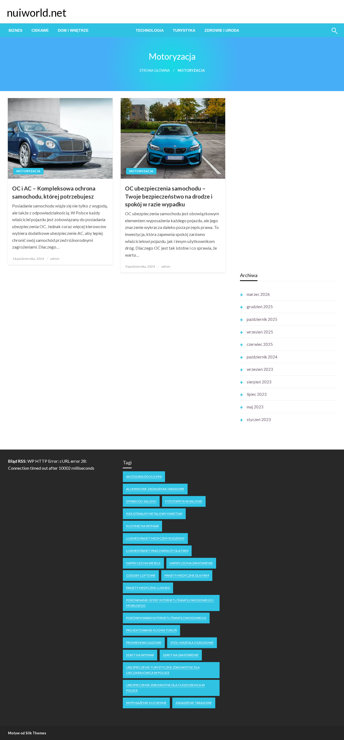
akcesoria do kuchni (144, 477)
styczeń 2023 (259, 419)
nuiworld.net (36, 12)
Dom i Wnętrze (73, 30)
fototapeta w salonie (183, 501)
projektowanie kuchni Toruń (151, 630)
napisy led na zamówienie (191, 563)
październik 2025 (262, 319)
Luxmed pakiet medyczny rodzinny (155, 538)
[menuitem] (15, 30)
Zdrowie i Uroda (222, 30)
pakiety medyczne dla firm (186, 575)
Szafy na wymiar (140, 655)
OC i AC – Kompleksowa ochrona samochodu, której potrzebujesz (53, 192)
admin (54, 259)
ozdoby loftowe (141, 575)
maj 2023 (255, 406)
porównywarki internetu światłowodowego (166, 618)
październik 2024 (262, 356)
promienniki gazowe (144, 643)
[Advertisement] (280, 182)
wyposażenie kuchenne (146, 703)
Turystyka (184, 30)
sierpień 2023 (259, 381)
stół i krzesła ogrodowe (192, 643)
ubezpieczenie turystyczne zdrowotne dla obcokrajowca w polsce (163, 670)
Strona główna (154, 71)
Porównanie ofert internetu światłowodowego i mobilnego (170, 603)
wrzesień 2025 (260, 331)
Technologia (150, 30)
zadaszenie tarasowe (193, 703)
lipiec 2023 (257, 394)
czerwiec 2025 (260, 344)
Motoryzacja (112, 30)
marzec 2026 (258, 294)
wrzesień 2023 (260, 369)
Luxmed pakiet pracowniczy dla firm (157, 551)
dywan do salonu (141, 501)
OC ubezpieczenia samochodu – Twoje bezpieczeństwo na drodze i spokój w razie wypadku (168, 196)
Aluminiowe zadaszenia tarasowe (155, 489)
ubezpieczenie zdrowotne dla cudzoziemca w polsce (165, 687)
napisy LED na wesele (143, 563)
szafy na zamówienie (181, 655)
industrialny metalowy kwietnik (154, 514)
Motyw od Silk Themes (27, 733)
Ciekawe (40, 30)
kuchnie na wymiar (142, 526)
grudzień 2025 (260, 306)
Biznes (15, 30)
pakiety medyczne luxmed (148, 588)
